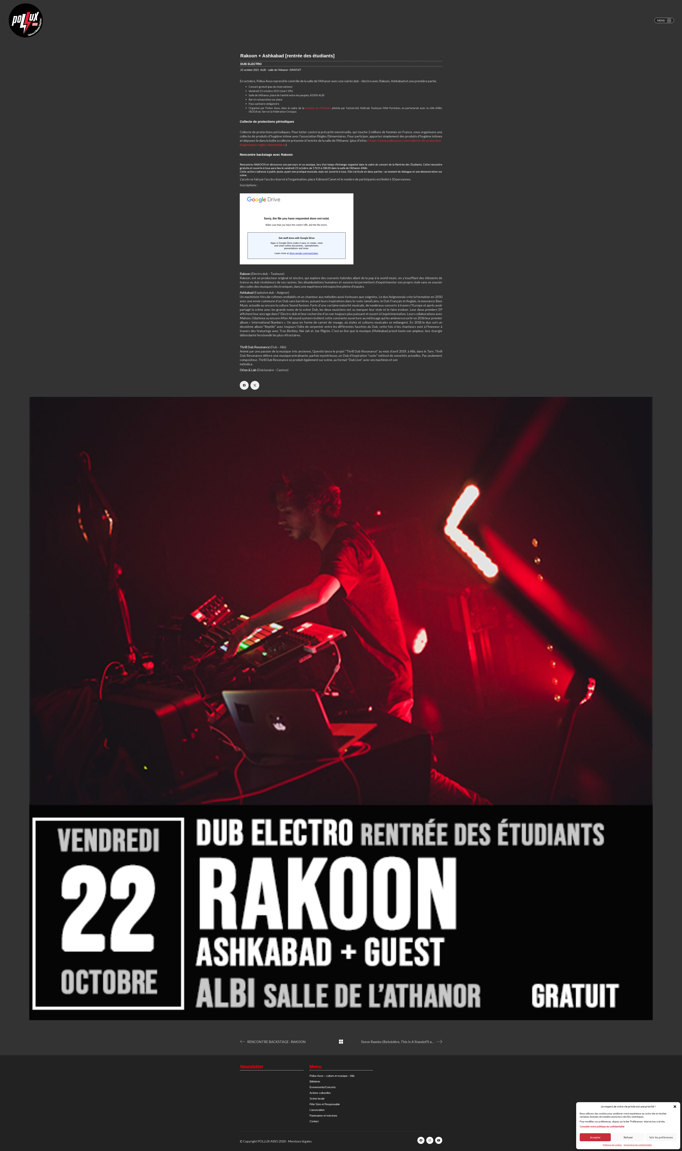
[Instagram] (429, 1140)
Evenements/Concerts (323, 1087)
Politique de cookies (612, 1145)
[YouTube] (438, 1140)
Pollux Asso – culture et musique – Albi (332, 1075)
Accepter (595, 1137)
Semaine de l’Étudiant (318, 108)
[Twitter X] (254, 385)
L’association (317, 1109)
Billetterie (315, 1081)
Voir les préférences (661, 1137)
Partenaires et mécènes (323, 1115)
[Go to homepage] (26, 20)
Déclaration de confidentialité (638, 1145)
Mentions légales (300, 1141)
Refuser (628, 1137)
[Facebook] (244, 385)
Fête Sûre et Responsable (325, 1104)
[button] (675, 1106)
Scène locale (317, 1098)
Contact (314, 1121)
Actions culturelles (320, 1092)
